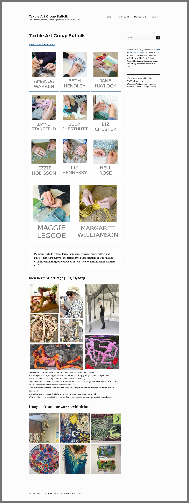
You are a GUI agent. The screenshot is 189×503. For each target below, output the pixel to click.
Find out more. (35, 44)
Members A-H (123, 17)
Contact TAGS (48, 44)
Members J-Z (140, 17)
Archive (154, 17)
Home (108, 17)
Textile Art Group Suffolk (48, 16)
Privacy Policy (53, 493)
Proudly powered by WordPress (70, 493)
